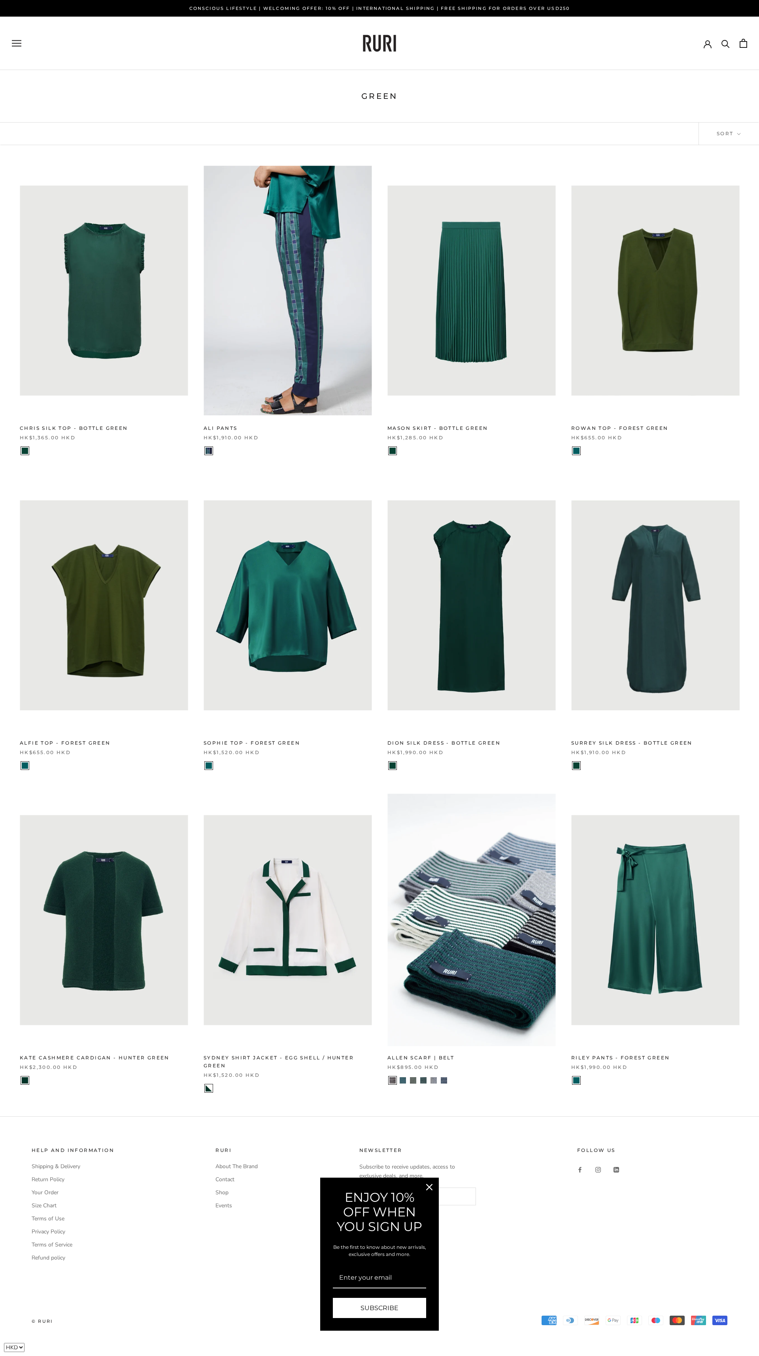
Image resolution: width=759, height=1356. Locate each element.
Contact (224, 1179)
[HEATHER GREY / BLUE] (444, 1080)
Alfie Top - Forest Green (65, 743)
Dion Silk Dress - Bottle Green (443, 743)
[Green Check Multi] (209, 451)
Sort (726, 133)
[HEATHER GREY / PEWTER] (433, 1080)
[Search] (725, 43)
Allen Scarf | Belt (420, 1058)
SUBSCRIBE (379, 1308)
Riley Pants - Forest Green (620, 1058)
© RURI (42, 1321)
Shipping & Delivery (56, 1166)
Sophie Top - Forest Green (252, 743)
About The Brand (236, 1166)
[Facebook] (580, 1169)
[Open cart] (743, 43)
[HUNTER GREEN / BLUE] (403, 1080)
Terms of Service (52, 1244)
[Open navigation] (16, 43)
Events (223, 1205)
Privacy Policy (48, 1231)
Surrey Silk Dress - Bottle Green (632, 743)
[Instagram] (598, 1169)
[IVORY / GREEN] (413, 1080)
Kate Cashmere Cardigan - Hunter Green (95, 1058)
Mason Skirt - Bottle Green (437, 428)
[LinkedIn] (616, 1169)
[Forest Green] (576, 451)
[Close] (429, 1187)
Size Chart (44, 1205)
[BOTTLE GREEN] (25, 451)
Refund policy (48, 1257)
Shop (221, 1192)
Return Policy (48, 1179)
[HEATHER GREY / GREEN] (423, 1080)
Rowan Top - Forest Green (619, 428)
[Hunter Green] (25, 1080)
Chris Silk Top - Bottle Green (74, 428)
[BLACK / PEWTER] (392, 1080)
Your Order (45, 1192)
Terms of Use (48, 1218)
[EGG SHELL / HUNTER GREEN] (209, 1088)
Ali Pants (221, 428)
